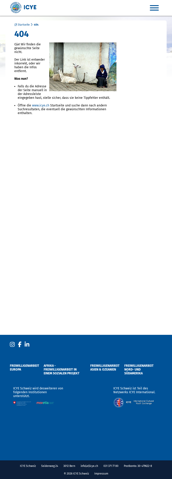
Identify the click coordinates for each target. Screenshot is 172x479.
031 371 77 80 (110, 466)
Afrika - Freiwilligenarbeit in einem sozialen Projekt (62, 369)
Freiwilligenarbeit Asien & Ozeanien (105, 367)
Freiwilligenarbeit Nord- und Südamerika (139, 369)
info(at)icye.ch (89, 466)
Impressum (101, 473)
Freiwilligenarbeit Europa (24, 367)
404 (36, 24)
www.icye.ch (40, 105)
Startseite (23, 24)
